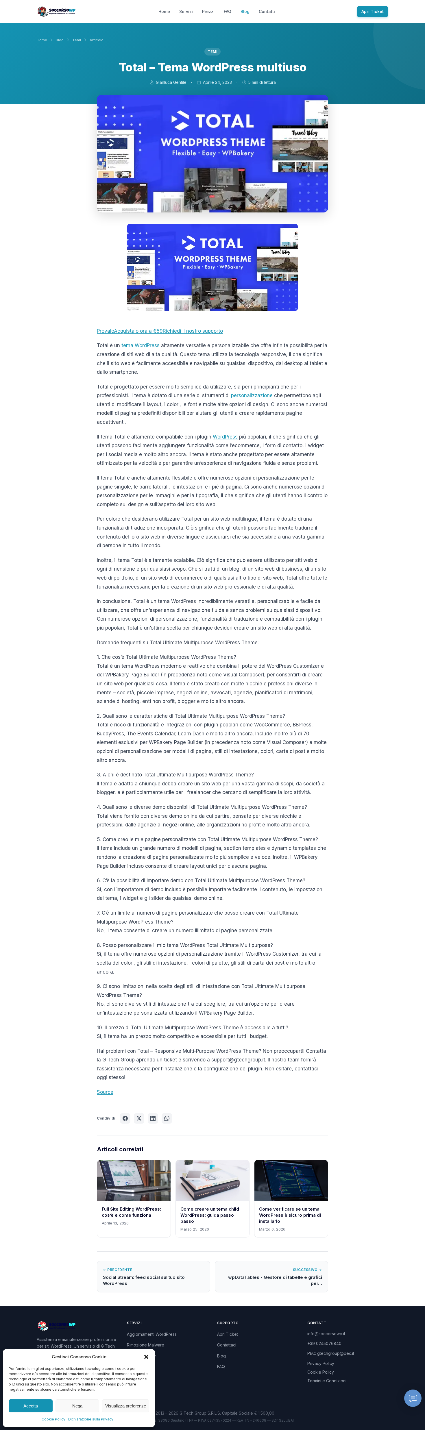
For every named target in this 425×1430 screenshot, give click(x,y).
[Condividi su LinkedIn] (153, 1118)
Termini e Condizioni (326, 1380)
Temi (76, 40)
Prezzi (208, 11)
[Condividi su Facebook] (125, 1118)
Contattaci (226, 1344)
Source (105, 1092)
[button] (146, 1357)
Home (164, 11)
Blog (245, 11)
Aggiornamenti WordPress (152, 1334)
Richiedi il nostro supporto (193, 331)
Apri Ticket (372, 11)
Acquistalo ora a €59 (138, 331)
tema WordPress (140, 345)
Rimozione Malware (145, 1344)
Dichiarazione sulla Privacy (90, 1419)
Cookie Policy (53, 1419)
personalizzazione (252, 395)
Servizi (186, 11)
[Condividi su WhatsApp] (167, 1118)
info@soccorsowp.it (326, 1333)
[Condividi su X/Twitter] (139, 1118)
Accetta (30, 1405)
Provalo (105, 331)
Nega (77, 1405)
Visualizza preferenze (125, 1405)
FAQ (227, 11)
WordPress (225, 437)
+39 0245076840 (324, 1343)
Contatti (267, 11)
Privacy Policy (320, 1363)
